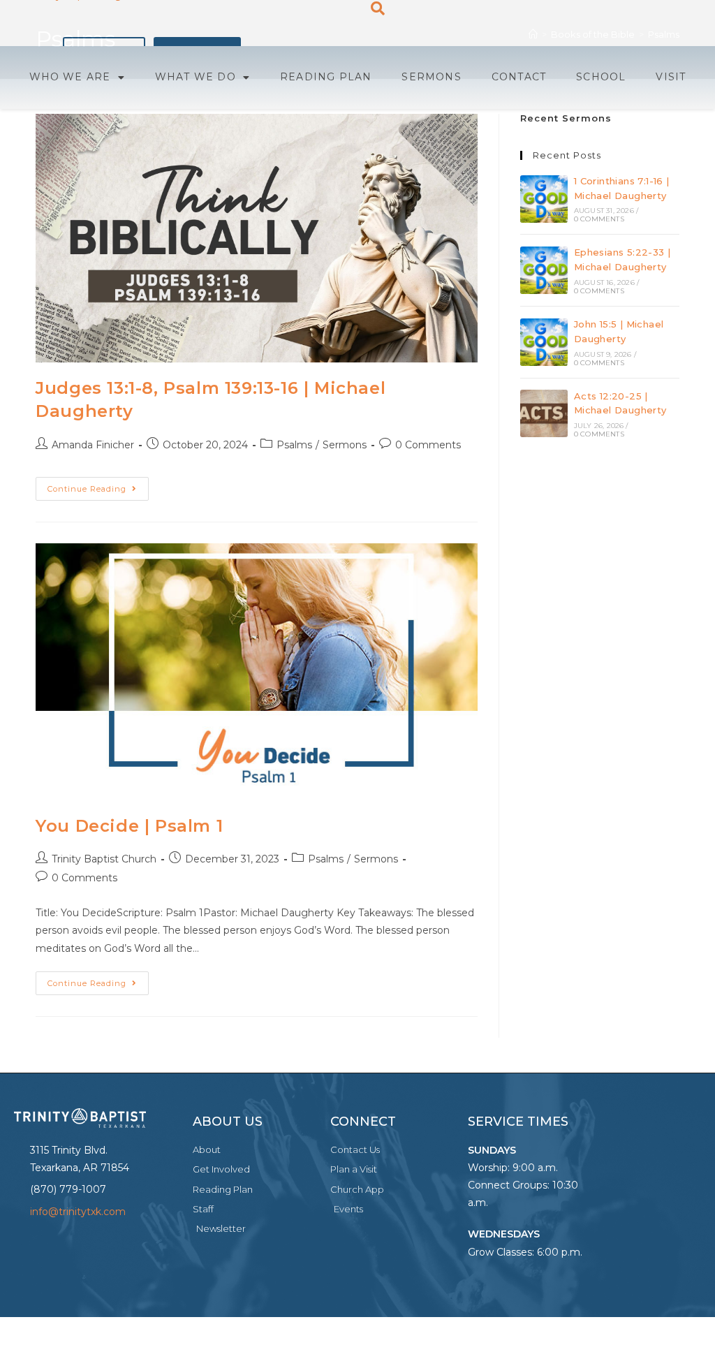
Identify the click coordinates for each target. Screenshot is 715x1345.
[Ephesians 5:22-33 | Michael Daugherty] (544, 270)
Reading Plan (325, 77)
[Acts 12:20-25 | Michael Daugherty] (544, 413)
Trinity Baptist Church (104, 859)
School (601, 77)
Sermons (431, 77)
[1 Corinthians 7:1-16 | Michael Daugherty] (544, 199)
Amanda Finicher (93, 445)
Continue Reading (98, 485)
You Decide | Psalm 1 (129, 826)
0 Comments (428, 445)
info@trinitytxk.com (78, 1211)
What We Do (195, 77)
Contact (519, 77)
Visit (671, 77)
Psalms (294, 445)
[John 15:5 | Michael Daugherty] (544, 342)
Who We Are (70, 77)
